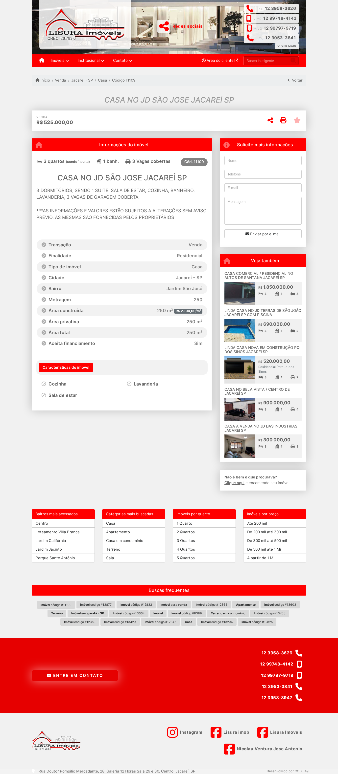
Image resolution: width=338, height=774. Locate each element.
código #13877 (96, 604)
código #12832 (136, 604)
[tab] (66, 367)
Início (45, 80)
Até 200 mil (257, 523)
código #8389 (186, 613)
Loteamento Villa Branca (58, 532)
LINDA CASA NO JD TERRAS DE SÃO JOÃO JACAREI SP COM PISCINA (262, 312)
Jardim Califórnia (51, 540)
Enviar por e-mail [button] (265, 234)
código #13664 (129, 613)
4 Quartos (186, 549)
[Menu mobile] (41, 60)
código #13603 (280, 604)
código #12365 (211, 604)
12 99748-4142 (280, 18)
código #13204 (217, 622)
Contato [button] (120, 60)
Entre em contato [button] (77, 675)
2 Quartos (186, 532)
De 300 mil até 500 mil (267, 540)
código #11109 (56, 605)
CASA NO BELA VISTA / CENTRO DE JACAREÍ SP (257, 391)
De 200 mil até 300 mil (267, 532)
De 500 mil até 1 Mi (264, 549)
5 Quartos (186, 558)
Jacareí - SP (82, 80)
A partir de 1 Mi (260, 558)
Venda (60, 80)
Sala (110, 558)
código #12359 (80, 622)
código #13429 (120, 622)
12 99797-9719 (280, 28)
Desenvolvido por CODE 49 (288, 771)
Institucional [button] (89, 60)
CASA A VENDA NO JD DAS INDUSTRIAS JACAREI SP (260, 428)
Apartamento (118, 532)
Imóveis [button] (57, 60)
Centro (42, 523)
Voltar (297, 80)
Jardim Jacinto (49, 549)
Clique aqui (234, 482)
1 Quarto (184, 523)
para (174, 604)
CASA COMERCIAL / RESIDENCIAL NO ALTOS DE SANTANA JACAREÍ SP (258, 275)
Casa (102, 80)
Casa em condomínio (124, 540)
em (87, 613)
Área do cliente (220, 60)
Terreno (113, 549)
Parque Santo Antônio (55, 558)
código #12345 (160, 622)
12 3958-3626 (280, 8)
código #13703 (270, 613)
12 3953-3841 (280, 37)
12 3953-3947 (277, 697)
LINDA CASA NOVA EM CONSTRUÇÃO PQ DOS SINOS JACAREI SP (262, 349)
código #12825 (257, 622)
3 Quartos (186, 540)
